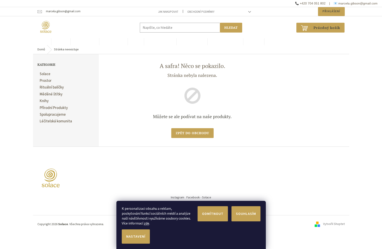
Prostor (46, 80)
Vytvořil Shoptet (334, 224)
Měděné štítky (51, 94)
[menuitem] (42, 41)
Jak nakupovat (168, 12)
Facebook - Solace (198, 197)
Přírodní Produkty (54, 108)
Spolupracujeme (53, 114)
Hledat (231, 27)
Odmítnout (212, 213)
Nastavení (135, 236)
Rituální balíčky (52, 87)
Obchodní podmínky (201, 12)
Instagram (177, 197)
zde (146, 223)
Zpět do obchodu (192, 133)
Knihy (44, 101)
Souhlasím (246, 213)
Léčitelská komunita (56, 121)
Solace (45, 74)
